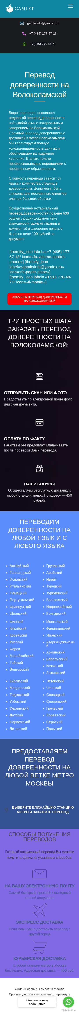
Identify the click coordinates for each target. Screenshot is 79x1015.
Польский (54, 729)
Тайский (16, 662)
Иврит (51, 579)
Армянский (55, 652)
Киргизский (19, 681)
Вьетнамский (57, 600)
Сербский (54, 722)
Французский (20, 607)
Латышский (55, 673)
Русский (16, 642)
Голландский (20, 572)
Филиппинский (58, 628)
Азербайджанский (60, 643)
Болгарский (55, 613)
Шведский (18, 613)
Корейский (18, 635)
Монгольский (57, 622)
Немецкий (18, 593)
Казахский (54, 666)
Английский (19, 566)
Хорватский (56, 715)
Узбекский (18, 701)
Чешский (53, 688)
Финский (17, 622)
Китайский (18, 628)
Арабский (54, 572)
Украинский (19, 708)
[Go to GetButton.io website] (68, 1010)
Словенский (56, 701)
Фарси (15, 649)
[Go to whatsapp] (68, 1002)
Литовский (18, 729)
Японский (54, 635)
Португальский (22, 600)
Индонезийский (59, 607)
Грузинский (55, 566)
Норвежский (20, 722)
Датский (16, 715)
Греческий (54, 708)
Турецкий (54, 586)
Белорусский (57, 659)
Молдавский (20, 688)
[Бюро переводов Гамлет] (20, 12)
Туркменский (57, 593)
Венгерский (19, 669)
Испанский (18, 579)
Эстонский (55, 681)
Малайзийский (22, 656)
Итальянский (20, 586)
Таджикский (19, 695)
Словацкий (55, 695)
